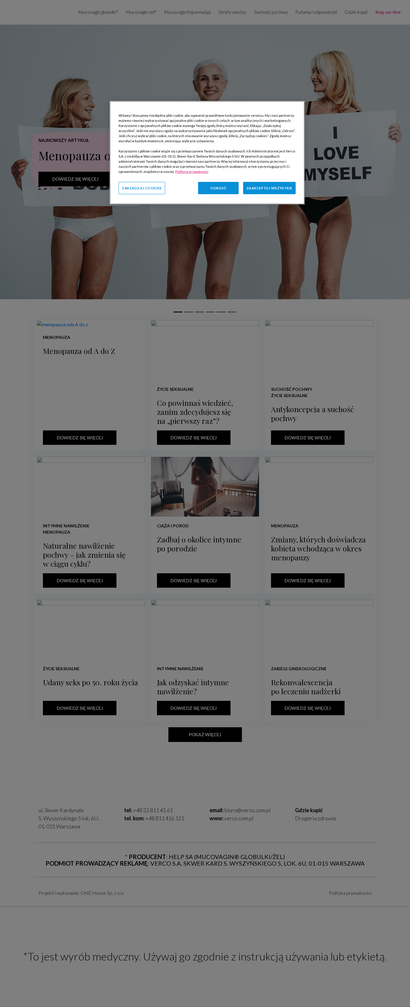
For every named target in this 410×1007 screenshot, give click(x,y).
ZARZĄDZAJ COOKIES (142, 188)
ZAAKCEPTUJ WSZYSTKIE (269, 188)
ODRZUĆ (218, 188)
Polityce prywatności (191, 171)
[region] (207, 153)
